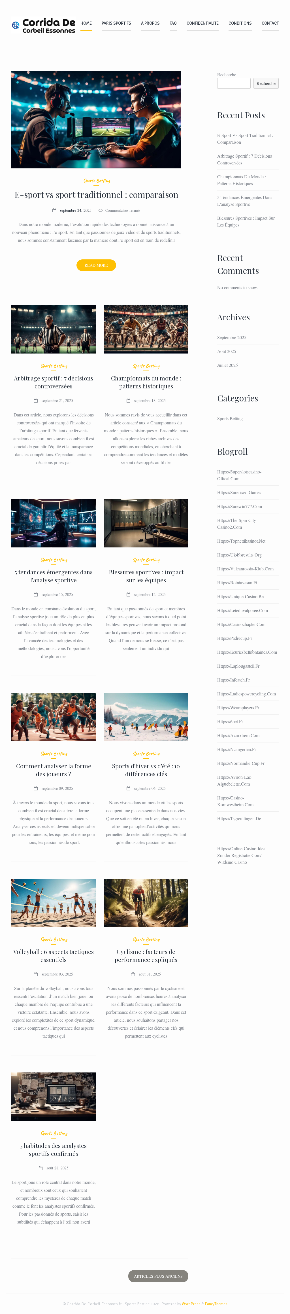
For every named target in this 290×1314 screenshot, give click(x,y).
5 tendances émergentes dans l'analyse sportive (54, 576)
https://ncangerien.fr (236, 749)
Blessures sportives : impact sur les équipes (146, 576)
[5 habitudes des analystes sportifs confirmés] (53, 1096)
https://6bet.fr (230, 721)
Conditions (240, 23)
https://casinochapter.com (241, 624)
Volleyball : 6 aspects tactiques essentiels (53, 955)
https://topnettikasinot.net (241, 541)
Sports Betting (96, 180)
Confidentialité (203, 23)
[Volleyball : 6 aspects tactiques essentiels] (53, 903)
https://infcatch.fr (233, 680)
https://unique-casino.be (240, 596)
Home (86, 23)
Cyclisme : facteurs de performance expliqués (146, 955)
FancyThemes (216, 1304)
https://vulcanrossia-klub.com (245, 569)
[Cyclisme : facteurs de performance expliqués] (146, 903)
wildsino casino (232, 862)
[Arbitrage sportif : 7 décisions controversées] (53, 329)
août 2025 (226, 351)
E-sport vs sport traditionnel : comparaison (96, 194)
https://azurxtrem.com (238, 735)
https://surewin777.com (239, 506)
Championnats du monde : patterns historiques (146, 382)
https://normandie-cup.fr (241, 763)
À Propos (150, 23)
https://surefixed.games (239, 492)
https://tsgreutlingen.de (239, 818)
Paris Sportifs (116, 23)
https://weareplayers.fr (238, 707)
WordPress (191, 1304)
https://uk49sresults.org (239, 555)
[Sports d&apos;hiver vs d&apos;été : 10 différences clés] (146, 717)
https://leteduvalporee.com (242, 610)
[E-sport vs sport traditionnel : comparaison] (96, 119)
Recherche (226, 74)
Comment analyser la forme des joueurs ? (53, 770)
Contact (270, 23)
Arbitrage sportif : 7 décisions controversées (53, 382)
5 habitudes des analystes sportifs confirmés (53, 1149)
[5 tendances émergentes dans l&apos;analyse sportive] (53, 523)
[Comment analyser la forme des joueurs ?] (53, 717)
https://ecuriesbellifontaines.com (247, 652)
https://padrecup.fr (234, 638)
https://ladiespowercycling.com (246, 694)
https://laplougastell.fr (238, 666)
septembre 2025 (231, 337)
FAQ (173, 23)
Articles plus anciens (158, 1276)
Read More (100, 266)
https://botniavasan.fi (237, 582)
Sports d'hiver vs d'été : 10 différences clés (146, 770)
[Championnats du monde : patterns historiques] (146, 329)
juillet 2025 (227, 365)
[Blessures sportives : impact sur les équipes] (146, 523)
